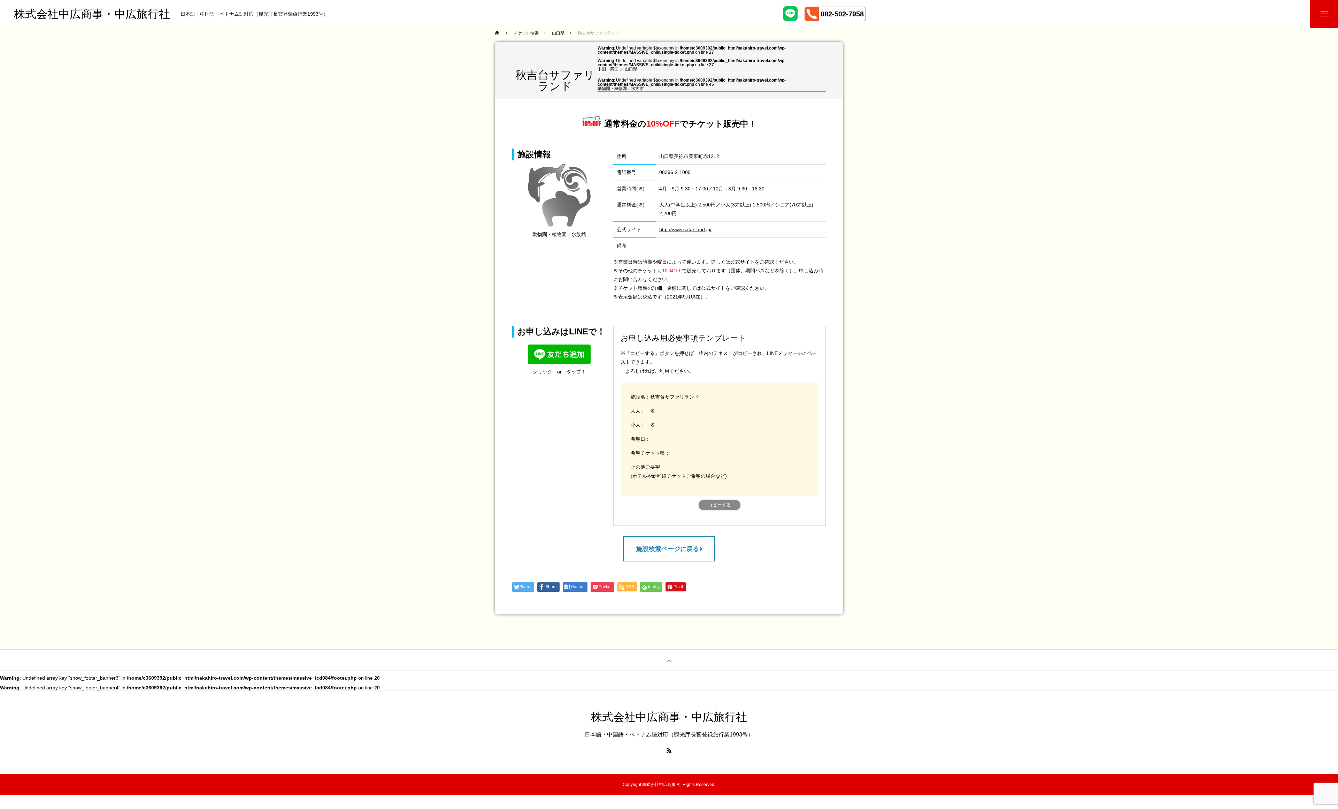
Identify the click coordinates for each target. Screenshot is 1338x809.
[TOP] (669, 660)
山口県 (631, 69)
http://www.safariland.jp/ (685, 229)
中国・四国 (608, 69)
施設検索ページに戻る (667, 548)
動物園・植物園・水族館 (621, 88)
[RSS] (669, 750)
